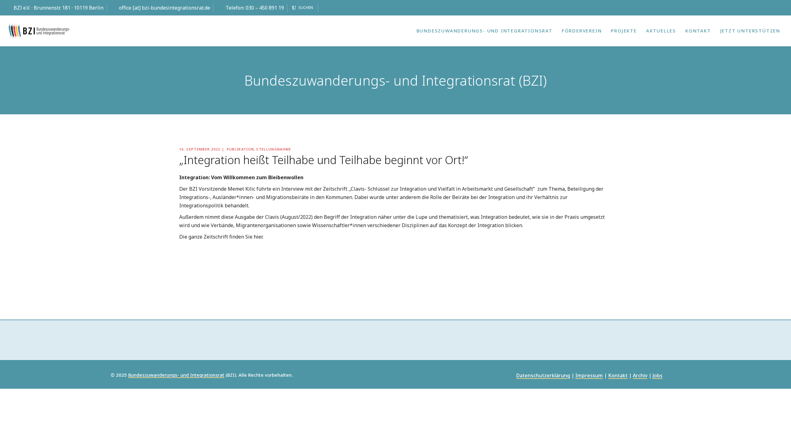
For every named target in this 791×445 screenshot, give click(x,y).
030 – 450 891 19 (265, 7)
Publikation (240, 149)
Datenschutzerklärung (543, 376)
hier (258, 236)
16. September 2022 (199, 149)
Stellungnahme (273, 149)
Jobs (657, 376)
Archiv (640, 376)
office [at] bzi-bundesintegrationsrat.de (164, 7)
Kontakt (618, 376)
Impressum (589, 376)
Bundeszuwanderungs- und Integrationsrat (176, 375)
